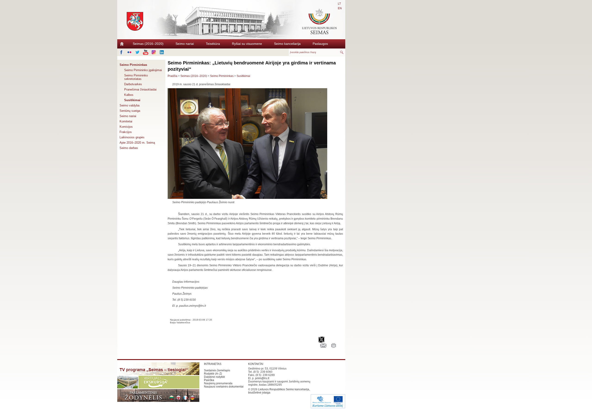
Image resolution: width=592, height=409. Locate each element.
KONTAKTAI (255, 364)
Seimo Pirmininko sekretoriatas (136, 77)
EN (340, 8)
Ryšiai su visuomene (247, 43)
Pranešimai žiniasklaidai (140, 89)
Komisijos (126, 126)
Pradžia (172, 76)
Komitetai (126, 121)
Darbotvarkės (133, 84)
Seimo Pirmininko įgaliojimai (143, 70)
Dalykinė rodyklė (214, 377)
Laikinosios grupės (132, 137)
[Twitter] (137, 52)
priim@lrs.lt (262, 378)
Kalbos (128, 95)
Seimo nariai (185, 43)
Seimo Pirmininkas (133, 65)
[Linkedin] (161, 52)
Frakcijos (126, 132)
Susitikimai (132, 100)
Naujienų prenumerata (218, 383)
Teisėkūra (213, 43)
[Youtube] (145, 52)
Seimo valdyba (129, 105)
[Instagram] (153, 52)
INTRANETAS (212, 364)
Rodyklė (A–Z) (213, 373)
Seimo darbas (129, 148)
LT (339, 3)
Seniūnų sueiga (130, 110)
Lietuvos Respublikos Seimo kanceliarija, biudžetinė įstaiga (279, 391)
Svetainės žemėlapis (217, 370)
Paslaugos (320, 43)
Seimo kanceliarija (287, 43)
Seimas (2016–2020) (148, 43)
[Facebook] (121, 52)
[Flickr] (129, 52)
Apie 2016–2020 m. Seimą (137, 142)
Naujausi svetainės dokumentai (224, 386)
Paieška (209, 380)
